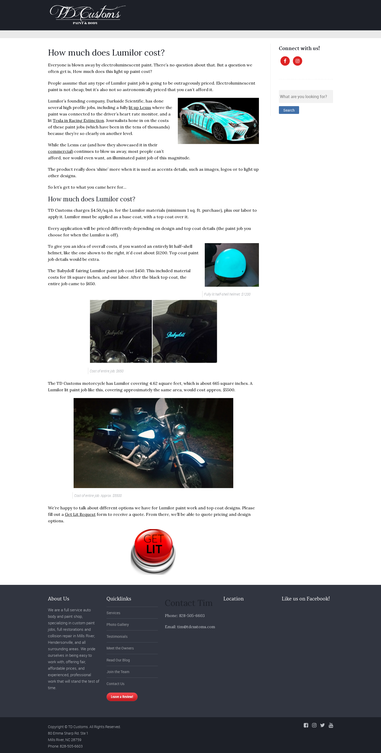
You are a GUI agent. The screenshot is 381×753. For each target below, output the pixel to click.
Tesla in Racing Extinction (78, 120)
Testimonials (117, 636)
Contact (335, 8)
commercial (60, 151)
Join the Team (118, 671)
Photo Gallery (261, 8)
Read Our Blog (118, 660)
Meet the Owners (120, 648)
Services (230, 8)
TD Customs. (78, 726)
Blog (312, 8)
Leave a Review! (122, 696)
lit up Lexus (140, 107)
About (291, 8)
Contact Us (115, 683)
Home (205, 8)
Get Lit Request (80, 514)
